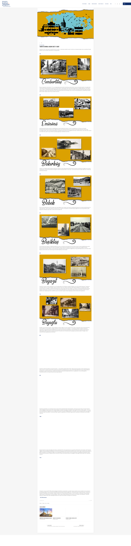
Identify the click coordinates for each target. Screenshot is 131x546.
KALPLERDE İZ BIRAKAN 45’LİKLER (79, 526)
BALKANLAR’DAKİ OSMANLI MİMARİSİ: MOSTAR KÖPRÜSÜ (56, 526)
